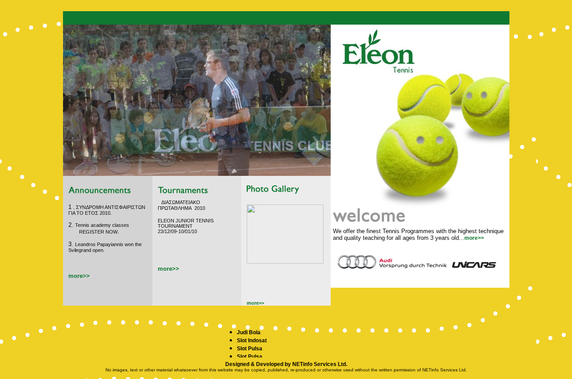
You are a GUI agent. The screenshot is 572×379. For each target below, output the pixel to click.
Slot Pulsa (249, 348)
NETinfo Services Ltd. (319, 364)
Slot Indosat (252, 340)
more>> (474, 238)
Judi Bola (249, 332)
